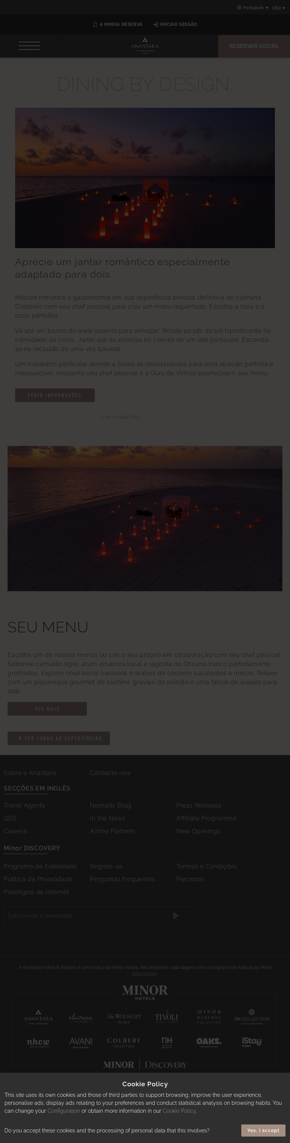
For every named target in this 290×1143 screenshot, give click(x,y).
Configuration (64, 1111)
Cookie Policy (179, 1111)
